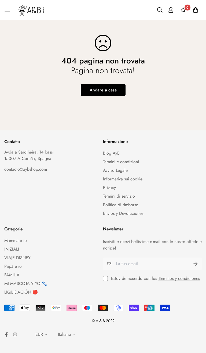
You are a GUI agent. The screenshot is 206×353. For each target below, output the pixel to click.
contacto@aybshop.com (25, 169)
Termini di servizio (119, 196)
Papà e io (13, 266)
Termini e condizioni (121, 162)
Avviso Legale (115, 170)
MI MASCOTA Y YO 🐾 (25, 283)
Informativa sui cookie (122, 179)
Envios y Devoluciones (123, 213)
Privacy (109, 187)
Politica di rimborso (120, 205)
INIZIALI (11, 249)
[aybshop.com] (31, 10)
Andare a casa (103, 90)
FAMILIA (12, 275)
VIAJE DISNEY (17, 258)
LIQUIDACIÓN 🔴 (21, 292)
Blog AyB (111, 153)
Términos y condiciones (179, 278)
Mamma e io (15, 240)
